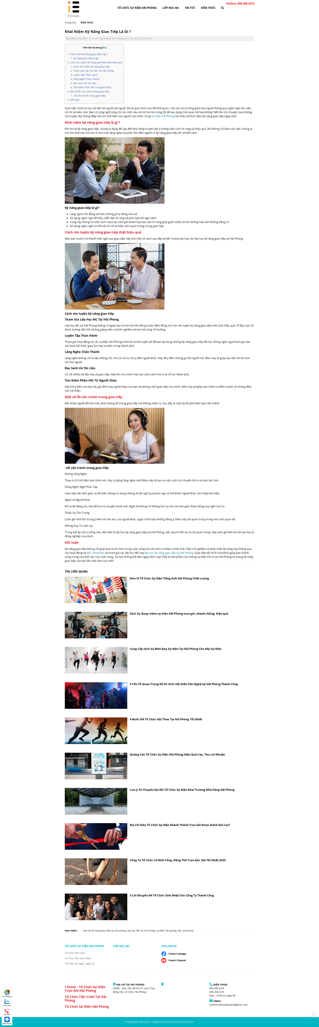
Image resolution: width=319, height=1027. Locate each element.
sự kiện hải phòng (167, 930)
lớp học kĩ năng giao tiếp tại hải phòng (104, 930)
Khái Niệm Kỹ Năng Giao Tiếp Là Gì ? (98, 31)
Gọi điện (7, 1014)
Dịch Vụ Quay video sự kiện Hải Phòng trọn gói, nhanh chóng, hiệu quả (179, 613)
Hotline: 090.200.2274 (240, 3)
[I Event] (73, 8)
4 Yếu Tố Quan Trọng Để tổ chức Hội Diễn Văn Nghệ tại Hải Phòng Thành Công (184, 684)
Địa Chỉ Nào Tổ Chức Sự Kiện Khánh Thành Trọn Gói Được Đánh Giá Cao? (180, 825)
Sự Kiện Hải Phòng (163, 116)
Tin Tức (190, 8)
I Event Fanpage (177, 953)
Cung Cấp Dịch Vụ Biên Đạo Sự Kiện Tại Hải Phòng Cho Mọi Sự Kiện (175, 649)
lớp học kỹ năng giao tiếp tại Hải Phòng (169, 553)
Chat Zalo (7, 1005)
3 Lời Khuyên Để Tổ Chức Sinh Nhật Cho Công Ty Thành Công (172, 895)
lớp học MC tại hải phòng (141, 930)
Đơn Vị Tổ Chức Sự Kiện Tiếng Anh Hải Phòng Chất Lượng (169, 578)
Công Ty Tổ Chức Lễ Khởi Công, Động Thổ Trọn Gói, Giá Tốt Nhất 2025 (178, 860)
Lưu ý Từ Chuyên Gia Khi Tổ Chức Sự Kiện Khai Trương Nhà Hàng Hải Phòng (182, 790)
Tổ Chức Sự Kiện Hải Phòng (137, 8)
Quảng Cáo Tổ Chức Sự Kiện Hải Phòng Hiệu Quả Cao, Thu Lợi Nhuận (177, 754)
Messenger (7, 1023)
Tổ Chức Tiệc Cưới (75, 953)
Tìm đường (7, 996)
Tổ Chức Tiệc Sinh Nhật (78, 958)
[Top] (314, 1015)
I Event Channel (177, 960)
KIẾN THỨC (208, 8)
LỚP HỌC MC (170, 8)
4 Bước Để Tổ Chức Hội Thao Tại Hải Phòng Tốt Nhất (166, 719)
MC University (95, 553)
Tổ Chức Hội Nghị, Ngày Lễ (79, 963)
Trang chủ (70, 22)
